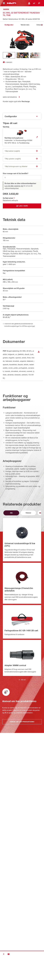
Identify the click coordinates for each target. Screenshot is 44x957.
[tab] (9, 25)
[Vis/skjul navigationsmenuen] (3, 3)
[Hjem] (11, 3)
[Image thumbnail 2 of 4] (22, 55)
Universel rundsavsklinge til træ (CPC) (20, 544)
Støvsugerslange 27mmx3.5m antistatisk (19, 589)
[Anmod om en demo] (8, 954)
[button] (22, 137)
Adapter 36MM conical (15, 665)
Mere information (10, 97)
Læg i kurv (23, 206)
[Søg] (39, 3)
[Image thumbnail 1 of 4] (9, 55)
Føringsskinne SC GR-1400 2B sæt (21, 630)
